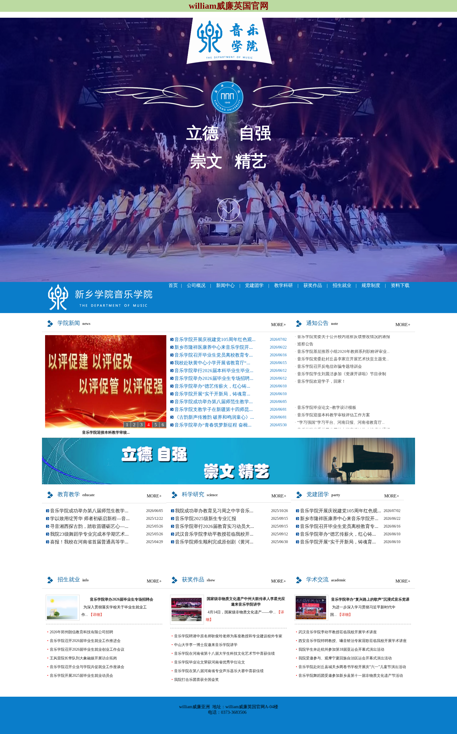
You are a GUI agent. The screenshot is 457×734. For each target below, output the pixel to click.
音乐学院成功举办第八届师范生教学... (213, 401)
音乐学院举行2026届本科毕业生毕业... (213, 370)
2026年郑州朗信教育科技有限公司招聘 (81, 632)
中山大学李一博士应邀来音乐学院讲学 (206, 645)
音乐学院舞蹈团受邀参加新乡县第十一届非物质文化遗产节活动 (350, 675)
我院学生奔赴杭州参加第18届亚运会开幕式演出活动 (341, 649)
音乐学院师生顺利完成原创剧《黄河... (214, 541)
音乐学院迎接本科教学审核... (106, 432)
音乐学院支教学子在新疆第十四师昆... (213, 409)
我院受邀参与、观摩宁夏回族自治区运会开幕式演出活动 (345, 658)
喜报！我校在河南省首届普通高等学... (89, 541)
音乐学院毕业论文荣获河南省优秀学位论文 (209, 662)
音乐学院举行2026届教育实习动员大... (214, 526)
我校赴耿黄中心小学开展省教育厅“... (212, 362)
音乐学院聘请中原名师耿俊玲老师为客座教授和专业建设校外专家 (228, 636)
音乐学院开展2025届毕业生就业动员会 (81, 675)
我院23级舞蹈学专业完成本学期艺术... (89, 534)
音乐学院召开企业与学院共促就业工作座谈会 (87, 667)
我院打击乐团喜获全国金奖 (196, 679)
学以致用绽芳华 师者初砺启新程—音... (90, 518)
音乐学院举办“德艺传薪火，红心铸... (212, 386)
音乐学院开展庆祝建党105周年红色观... (215, 339)
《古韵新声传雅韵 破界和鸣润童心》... (214, 417)
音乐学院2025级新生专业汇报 (205, 518)
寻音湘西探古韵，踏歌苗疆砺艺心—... (89, 526)
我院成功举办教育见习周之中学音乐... (214, 510)
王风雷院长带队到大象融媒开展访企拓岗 (83, 658)
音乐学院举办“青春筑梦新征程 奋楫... (213, 424)
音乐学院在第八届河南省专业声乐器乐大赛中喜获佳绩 (219, 671)
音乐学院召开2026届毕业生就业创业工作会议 (87, 649)
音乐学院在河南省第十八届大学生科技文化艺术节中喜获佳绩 (224, 653)
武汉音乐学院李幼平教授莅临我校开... (214, 534)
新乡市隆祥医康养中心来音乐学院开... (213, 347)
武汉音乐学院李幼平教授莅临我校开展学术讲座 (337, 632)
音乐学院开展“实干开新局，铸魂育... (212, 393)
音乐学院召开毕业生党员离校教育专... (213, 355)
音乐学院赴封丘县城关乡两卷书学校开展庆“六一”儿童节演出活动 (352, 667)
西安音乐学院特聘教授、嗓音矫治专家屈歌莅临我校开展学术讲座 (352, 641)
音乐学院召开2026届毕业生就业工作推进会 (85, 641)
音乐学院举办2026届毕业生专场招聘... (213, 378)
